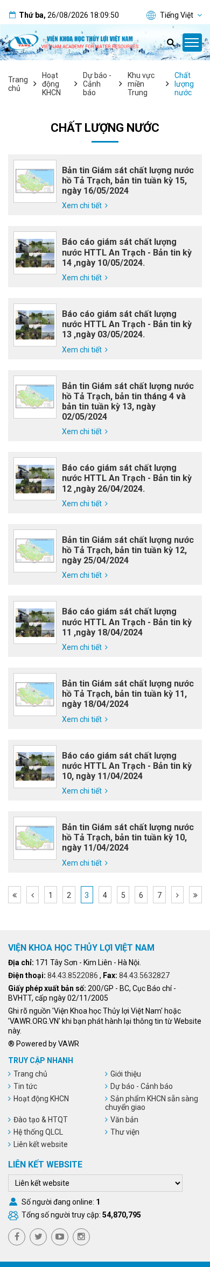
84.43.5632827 (144, 975)
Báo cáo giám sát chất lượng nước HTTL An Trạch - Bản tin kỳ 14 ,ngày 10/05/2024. (127, 252)
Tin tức (25, 1086)
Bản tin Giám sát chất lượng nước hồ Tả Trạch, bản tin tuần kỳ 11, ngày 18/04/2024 (128, 693)
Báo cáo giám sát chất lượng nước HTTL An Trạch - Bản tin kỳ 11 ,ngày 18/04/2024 (127, 621)
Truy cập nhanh (40, 1060)
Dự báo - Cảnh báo (97, 84)
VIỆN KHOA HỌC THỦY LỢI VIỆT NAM (81, 948)
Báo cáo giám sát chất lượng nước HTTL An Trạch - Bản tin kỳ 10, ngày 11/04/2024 (127, 766)
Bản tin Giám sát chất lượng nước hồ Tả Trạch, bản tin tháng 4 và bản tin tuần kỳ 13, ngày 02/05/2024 (128, 401)
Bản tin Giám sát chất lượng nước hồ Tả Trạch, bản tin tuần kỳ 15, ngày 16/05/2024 (128, 180)
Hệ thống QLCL (38, 1132)
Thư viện (124, 1132)
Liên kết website (40, 1144)
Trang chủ (18, 84)
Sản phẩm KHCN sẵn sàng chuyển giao (151, 1103)
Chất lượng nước (184, 84)
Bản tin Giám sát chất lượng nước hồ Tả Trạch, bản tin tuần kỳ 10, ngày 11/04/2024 (128, 837)
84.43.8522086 (72, 975)
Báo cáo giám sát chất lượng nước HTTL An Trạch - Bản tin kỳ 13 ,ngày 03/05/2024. (127, 324)
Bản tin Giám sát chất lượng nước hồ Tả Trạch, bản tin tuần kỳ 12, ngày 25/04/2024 (128, 550)
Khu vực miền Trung (141, 84)
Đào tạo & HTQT (40, 1119)
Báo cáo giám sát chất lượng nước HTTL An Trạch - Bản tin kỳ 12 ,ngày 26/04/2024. (127, 478)
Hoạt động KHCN (51, 84)
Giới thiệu (125, 1074)
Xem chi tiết (82, 205)
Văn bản (124, 1119)
